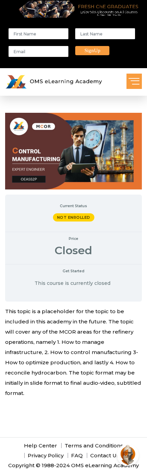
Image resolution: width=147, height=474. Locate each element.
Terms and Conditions (94, 445)
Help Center (40, 445)
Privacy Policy (46, 455)
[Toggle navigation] (134, 81)
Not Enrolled (73, 217)
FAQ (77, 455)
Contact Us (104, 455)
